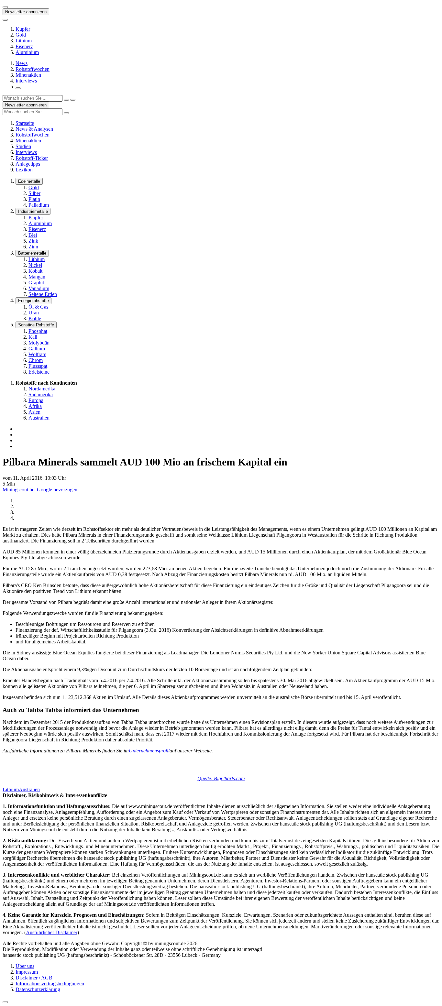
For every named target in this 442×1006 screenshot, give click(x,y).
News (22, 63)
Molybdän (39, 342)
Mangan (36, 276)
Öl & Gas (38, 307)
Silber (34, 193)
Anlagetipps (28, 164)
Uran (33, 312)
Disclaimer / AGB (34, 977)
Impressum (27, 972)
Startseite (25, 123)
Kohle (34, 318)
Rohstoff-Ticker (32, 158)
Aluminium (27, 52)
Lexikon (24, 169)
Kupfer (23, 29)
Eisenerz (24, 46)
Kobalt (35, 271)
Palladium (38, 205)
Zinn (33, 246)
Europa (35, 400)
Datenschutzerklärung (38, 989)
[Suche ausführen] (72, 100)
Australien (39, 418)
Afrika (35, 406)
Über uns (25, 966)
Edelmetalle (29, 181)
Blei (32, 235)
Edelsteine (39, 372)
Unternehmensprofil (149, 750)
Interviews (26, 80)
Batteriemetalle (32, 253)
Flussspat (37, 366)
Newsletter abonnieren (26, 11)
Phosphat (37, 331)
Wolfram (37, 354)
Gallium (36, 348)
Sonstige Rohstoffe (36, 325)
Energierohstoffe (33, 300)
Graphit (36, 282)
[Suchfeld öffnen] (18, 88)
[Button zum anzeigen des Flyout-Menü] (5, 7)
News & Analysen (34, 129)
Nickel (35, 265)
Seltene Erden (42, 294)
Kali (32, 337)
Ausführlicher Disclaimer (51, 932)
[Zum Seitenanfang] (5, 1002)
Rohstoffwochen (33, 69)
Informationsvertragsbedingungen (50, 983)
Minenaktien (28, 75)
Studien (23, 146)
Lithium (24, 40)
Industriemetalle (33, 211)
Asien (34, 412)
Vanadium (38, 288)
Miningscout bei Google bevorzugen (40, 489)
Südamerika (40, 394)
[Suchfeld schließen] (66, 100)
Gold (21, 35)
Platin (34, 199)
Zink (33, 241)
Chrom (35, 360)
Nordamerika (41, 388)
